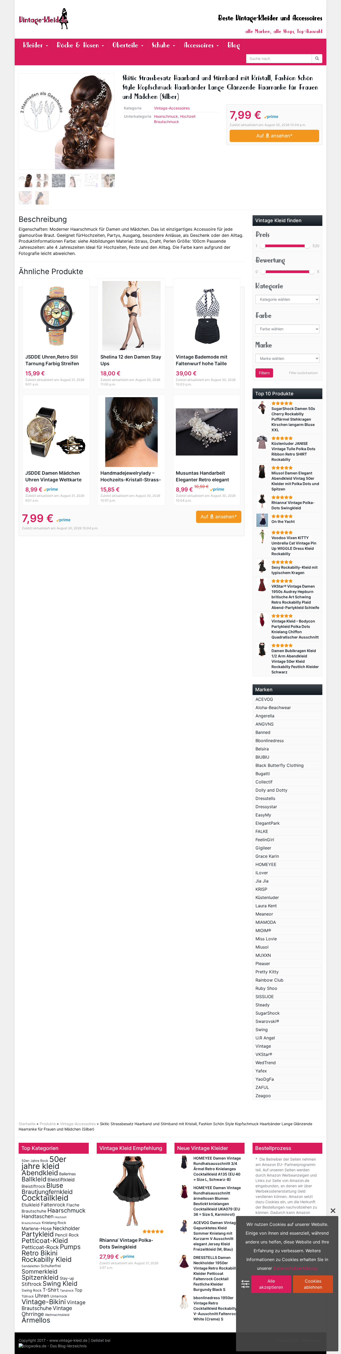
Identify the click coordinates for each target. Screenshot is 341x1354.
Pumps (70, 1247)
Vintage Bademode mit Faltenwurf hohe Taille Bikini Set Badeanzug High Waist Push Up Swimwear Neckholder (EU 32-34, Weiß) (206, 360)
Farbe (263, 315)
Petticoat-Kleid (45, 1241)
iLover (261, 872)
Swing (261, 1029)
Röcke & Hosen (78, 45)
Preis (262, 234)
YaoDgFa (264, 1079)
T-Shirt (51, 1290)
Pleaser (262, 963)
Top (78, 1290)
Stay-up (67, 1278)
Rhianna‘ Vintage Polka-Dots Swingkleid (126, 1243)
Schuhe (162, 45)
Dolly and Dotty (271, 790)
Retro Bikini (40, 1253)
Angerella (264, 715)
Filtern (264, 373)
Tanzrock (67, 1290)
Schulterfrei (51, 1266)
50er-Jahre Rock (35, 1161)
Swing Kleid (60, 1283)
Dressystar (266, 806)
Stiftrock (32, 1284)
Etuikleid (31, 1204)
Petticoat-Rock (40, 1247)
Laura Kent (266, 905)
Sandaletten (31, 1266)
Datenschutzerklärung (295, 1268)
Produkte (48, 1123)
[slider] (262, 246)
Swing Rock (32, 1290)
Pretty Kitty (267, 971)
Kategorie (269, 285)
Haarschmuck (166, 116)
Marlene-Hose (37, 1228)
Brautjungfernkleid (47, 1191)
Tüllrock (28, 1296)
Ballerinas (67, 1174)
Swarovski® (267, 1021)
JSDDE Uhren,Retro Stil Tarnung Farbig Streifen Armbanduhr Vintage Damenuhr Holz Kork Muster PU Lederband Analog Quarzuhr (52, 360)
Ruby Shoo (266, 988)
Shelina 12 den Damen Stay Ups (130, 360)
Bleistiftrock (33, 1186)
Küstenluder (267, 897)
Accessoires (200, 45)
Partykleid (38, 1234)
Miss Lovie (266, 938)
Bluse (54, 1185)
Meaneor (264, 914)
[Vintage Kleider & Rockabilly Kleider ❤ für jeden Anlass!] (67, 18)
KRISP (261, 889)
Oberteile (126, 45)
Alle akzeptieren (271, 1284)
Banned (262, 732)
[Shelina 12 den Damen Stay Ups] (131, 316)
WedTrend (265, 1062)
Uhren (42, 1296)
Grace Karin (267, 856)
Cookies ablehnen (313, 1284)
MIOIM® (263, 930)
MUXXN (263, 955)
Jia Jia (262, 881)
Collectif (264, 781)
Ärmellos (36, 1320)
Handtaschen (38, 1216)
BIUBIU (262, 757)
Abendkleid (40, 1173)
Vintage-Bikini (44, 1302)
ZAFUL (262, 1087)
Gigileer (263, 848)
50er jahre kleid (44, 1162)
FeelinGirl (264, 839)
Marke (263, 345)
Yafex (261, 1071)
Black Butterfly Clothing (279, 765)
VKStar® (263, 1054)
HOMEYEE (266, 864)
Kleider (34, 45)
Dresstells (265, 798)
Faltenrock (53, 1204)
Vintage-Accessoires (172, 108)
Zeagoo (263, 1095)
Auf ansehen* (274, 136)
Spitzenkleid (40, 1277)
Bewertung (270, 260)
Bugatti (262, 773)
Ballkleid (34, 1179)
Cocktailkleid (45, 1197)
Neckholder (66, 1228)
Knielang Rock (54, 1223)
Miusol (262, 947)
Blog (233, 45)
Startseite (27, 1123)
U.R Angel (265, 1037)
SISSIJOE (264, 996)
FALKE (261, 831)
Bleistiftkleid (61, 1179)
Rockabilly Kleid (47, 1259)
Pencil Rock (67, 1235)
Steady (262, 1004)
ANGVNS (264, 724)
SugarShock (267, 1013)
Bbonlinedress (269, 740)
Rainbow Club (269, 980)
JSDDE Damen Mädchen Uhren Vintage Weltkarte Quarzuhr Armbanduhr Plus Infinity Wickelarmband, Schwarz (54, 476)
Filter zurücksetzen (303, 373)
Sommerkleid (40, 1271)
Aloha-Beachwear (273, 707)
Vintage (263, 1046)
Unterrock (58, 1296)
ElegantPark (267, 823)
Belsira (262, 748)
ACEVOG (264, 699)
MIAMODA (265, 922)
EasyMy (263, 815)
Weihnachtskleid (57, 1315)
